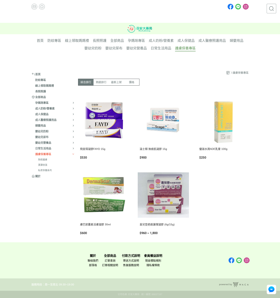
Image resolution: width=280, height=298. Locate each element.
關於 (93, 255)
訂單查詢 (110, 260)
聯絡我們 (93, 260)
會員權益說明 (153, 255)
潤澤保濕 (42, 165)
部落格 (93, 265)
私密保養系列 (45, 170)
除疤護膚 (42, 159)
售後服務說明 (131, 265)
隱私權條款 (153, 265)
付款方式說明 (131, 255)
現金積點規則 (153, 260)
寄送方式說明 (131, 260)
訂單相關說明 (110, 265)
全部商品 (110, 255)
